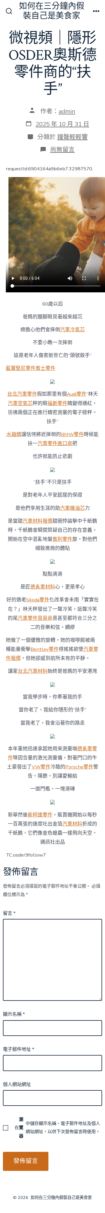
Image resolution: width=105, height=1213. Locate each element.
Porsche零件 (79, 767)
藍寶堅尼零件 (21, 368)
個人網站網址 (17, 1084)
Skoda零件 (37, 599)
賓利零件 (62, 539)
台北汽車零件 (22, 394)
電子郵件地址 (18, 1049)
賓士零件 (45, 368)
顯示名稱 (14, 1014)
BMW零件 (72, 434)
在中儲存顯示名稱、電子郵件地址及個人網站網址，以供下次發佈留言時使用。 (57, 1127)
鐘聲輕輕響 (72, 137)
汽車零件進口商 (55, 443)
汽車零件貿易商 (35, 618)
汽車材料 (72, 824)
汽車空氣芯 (20, 403)
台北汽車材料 (33, 671)
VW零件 (41, 767)
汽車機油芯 (72, 508)
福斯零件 (57, 403)
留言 (9, 913)
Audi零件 (76, 394)
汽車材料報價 (37, 521)
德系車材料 (42, 587)
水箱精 (13, 434)
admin (67, 111)
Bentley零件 (45, 649)
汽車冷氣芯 (72, 329)
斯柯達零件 (40, 814)
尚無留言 (62, 149)
